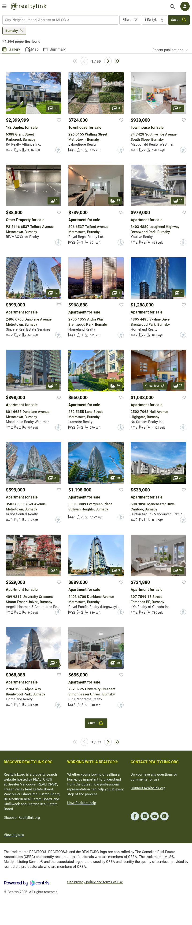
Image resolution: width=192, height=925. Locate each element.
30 (118, 662)
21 (180, 385)
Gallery (14, 49)
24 (180, 477)
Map (35, 49)
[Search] (173, 6)
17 (56, 293)
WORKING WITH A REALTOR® (92, 762)
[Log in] (185, 6)
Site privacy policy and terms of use (95, 882)
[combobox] (60, 20)
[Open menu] (4, 6)
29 (180, 108)
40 (118, 477)
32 (180, 570)
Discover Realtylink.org (22, 818)
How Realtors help (81, 803)
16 (118, 385)
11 (56, 108)
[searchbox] (57, 20)
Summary (58, 49)
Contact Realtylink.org (148, 788)
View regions (14, 835)
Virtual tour (152, 385)
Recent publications (167, 50)
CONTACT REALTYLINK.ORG (155, 762)
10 (56, 385)
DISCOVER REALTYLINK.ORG (28, 762)
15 (118, 200)
